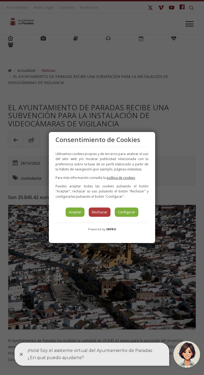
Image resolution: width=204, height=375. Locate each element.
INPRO (111, 229)
